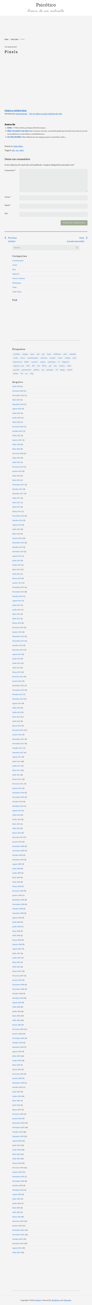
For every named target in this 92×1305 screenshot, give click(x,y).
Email (8, 205)
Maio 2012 (16, 717)
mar (55, 366)
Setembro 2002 (18, 1190)
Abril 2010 (16, 828)
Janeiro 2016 (17, 538)
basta (49, 354)
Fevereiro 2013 (18, 677)
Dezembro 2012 (18, 685)
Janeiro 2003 (17, 1172)
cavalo (15, 358)
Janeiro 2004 (17, 1119)
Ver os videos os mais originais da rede (45, 114)
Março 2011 (16, 779)
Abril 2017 (16, 507)
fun (38, 366)
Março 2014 (16, 623)
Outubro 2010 (17, 802)
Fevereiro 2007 (18, 976)
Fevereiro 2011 (18, 784)
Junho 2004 (16, 1096)
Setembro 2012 (18, 699)
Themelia (67, 1300)
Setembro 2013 (18, 650)
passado (16, 370)
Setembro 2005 (18, 1047)
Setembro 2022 (18, 404)
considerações (32, 358)
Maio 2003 (16, 1154)
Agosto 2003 (17, 1141)
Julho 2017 (16, 498)
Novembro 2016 (18, 516)
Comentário (10, 170)
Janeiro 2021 (17, 440)
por (43, 370)
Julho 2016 (16, 529)
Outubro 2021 (17, 431)
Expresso (15, 274)
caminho (72, 354)
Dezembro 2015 (18, 543)
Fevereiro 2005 (18, 1074)
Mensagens (16, 283)
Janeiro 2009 (17, 895)
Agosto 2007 (17, 949)
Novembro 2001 (18, 1235)
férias (44, 366)
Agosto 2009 (17, 864)
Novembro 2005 (18, 1038)
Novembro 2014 (18, 592)
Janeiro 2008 (17, 944)
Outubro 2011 (17, 748)
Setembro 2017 (18, 494)
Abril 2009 (16, 882)
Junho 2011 (16, 766)
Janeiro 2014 (17, 632)
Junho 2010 (16, 819)
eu (59, 362)
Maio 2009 (16, 877)
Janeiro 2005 (17, 1078)
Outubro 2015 (17, 547)
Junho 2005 (16, 1061)
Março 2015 (16, 578)
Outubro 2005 (17, 1043)
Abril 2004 (16, 1105)
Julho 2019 (16, 458)
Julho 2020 (16, 444)
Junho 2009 (16, 873)
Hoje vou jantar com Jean (18, 131)
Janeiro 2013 (17, 681)
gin (13, 150)
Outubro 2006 (17, 993)
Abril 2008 (16, 935)
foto (33, 366)
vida (31, 374)
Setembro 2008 (18, 913)
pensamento (26, 370)
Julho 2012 (16, 708)
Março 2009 (16, 886)
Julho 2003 (16, 1145)
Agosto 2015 (17, 556)
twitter (15, 374)
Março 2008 (16, 940)
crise (74, 358)
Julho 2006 (16, 1007)
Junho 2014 (16, 610)
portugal (50, 370)
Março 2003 (16, 1163)
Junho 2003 (16, 1150)
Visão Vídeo (18, 146)
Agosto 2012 (17, 703)
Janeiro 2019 (17, 471)
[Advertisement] (46, 324)
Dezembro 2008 (18, 900)
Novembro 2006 (18, 989)
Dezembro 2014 (18, 587)
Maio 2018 (16, 480)
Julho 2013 (16, 659)
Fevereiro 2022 (18, 427)
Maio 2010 (16, 824)
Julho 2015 (16, 561)
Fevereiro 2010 (18, 837)
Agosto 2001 (17, 1248)
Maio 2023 (16, 400)
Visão (14, 287)
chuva (22, 358)
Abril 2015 (16, 574)
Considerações (18, 261)
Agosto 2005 (17, 1052)
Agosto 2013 (17, 654)
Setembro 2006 (18, 998)
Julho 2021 (16, 436)
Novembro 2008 (18, 904)
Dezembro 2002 (18, 1177)
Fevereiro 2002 (18, 1221)
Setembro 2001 (18, 1243)
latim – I (10, 128)
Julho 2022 (16, 413)
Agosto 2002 (17, 1194)
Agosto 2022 (17, 409)
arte (43, 354)
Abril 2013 (16, 668)
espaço (42, 362)
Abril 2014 (16, 619)
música (62, 366)
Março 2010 (16, 833)
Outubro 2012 (17, 694)
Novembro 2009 (18, 851)
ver (16, 150)
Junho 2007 (16, 958)
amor (32, 354)
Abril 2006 (16, 1020)
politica (36, 370)
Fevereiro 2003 (18, 1168)
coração (52, 358)
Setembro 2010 (18, 806)
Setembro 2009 (18, 860)
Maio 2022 (16, 422)
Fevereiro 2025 (18, 391)
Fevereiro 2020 (18, 453)
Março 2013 (16, 672)
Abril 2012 (16, 721)
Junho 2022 (16, 418)
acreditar (16, 354)
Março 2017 (16, 511)
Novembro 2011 (18, 744)
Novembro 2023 (18, 395)
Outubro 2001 (17, 1239)
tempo (62, 370)
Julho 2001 (16, 1252)
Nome (8, 197)
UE (22, 374)
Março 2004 (16, 1110)
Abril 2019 (16, 462)
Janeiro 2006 (17, 1034)
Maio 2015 (16, 569)
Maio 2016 (16, 534)
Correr (14, 265)
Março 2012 (16, 726)
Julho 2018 (16, 476)
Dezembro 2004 (18, 1083)
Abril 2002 (16, 1212)
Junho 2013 (16, 663)
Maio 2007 (16, 962)
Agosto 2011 (17, 757)
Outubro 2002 (17, 1185)
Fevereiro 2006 (18, 1029)
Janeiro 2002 (17, 1226)
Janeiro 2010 (17, 842)
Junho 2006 (16, 1011)
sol (56, 370)
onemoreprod (21, 114)
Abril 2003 (16, 1159)
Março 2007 (16, 971)
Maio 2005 (16, 1065)
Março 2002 (16, 1217)
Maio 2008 (16, 931)
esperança (52, 362)
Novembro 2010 (18, 797)
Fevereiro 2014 (18, 627)
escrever (34, 362)
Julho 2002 (16, 1199)
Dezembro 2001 (18, 1230)
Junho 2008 (16, 927)
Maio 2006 (16, 1016)
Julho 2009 (16, 869)
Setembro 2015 (18, 552)
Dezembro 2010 (18, 793)
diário (26, 362)
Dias (14, 269)
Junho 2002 (16, 1203)
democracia (17, 362)
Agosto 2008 (17, 918)
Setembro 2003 (18, 1136)
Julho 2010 (16, 815)
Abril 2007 (16, 967)
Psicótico (37, 1300)
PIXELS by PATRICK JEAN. (16, 111)
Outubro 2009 (17, 855)
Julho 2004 (16, 1092)
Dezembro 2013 (18, 636)
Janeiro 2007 (17, 980)
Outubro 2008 (17, 909)
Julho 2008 (16, 922)
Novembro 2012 (18, 690)
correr (60, 358)
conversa (44, 358)
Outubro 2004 (17, 1087)
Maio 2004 (16, 1101)
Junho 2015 (16, 565)
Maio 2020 (16, 449)
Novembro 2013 (18, 641)
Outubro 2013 (17, 645)
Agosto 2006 (17, 1003)
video (21, 150)
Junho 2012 (16, 712)
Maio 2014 (16, 614)
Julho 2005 (16, 1056)
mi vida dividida (14, 137)
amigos (25, 354)
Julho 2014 (16, 605)
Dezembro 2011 (18, 739)
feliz (28, 366)
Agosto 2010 (17, 811)
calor (65, 354)
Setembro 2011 (18, 753)
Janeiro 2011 (17, 788)
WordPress (56, 1300)
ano (38, 354)
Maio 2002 (16, 1208)
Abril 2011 (16, 775)
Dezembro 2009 (18, 846)
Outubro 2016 (17, 520)
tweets (69, 370)
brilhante (57, 354)
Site (6, 213)
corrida (67, 358)
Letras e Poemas (18, 278)
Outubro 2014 (17, 596)
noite (69, 366)
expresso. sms (18, 366)
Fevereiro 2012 (18, 730)
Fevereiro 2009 (18, 891)
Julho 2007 (16, 953)
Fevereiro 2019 (18, 467)
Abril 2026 (16, 386)
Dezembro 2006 (18, 985)
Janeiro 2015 (17, 583)
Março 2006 (16, 1025)
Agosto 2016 (17, 525)
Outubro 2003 (17, 1132)
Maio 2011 (16, 770)
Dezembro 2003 (18, 1123)
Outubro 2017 (17, 489)
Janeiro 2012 (17, 735)
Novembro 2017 (18, 485)
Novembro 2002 (18, 1181)
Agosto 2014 (17, 601)
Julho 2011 (16, 761)
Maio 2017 (16, 503)
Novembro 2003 (18, 1127)
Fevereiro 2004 (18, 1114)
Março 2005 (16, 1069)
